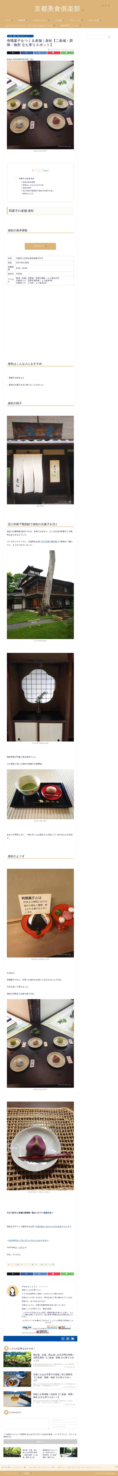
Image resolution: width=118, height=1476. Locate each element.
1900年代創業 (13, 1264)
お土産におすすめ (27, 1264)
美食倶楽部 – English (69, 25)
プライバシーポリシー (12, 1473)
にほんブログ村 (39, 1329)
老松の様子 (27, 188)
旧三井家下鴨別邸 (49, 542)
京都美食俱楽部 (57, 8)
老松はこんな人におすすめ (33, 185)
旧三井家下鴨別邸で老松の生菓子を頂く (38, 191)
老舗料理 (21, 20)
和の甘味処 (49, 1264)
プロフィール (75, 20)
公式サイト (39, 246)
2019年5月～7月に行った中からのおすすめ (28, 1240)
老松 (9, 531)
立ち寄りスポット (40, 20)
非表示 (45, 170)
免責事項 (27, 1473)
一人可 (39, 1264)
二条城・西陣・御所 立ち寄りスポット (19, 36)
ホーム (8, 20)
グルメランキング (28, 1333)
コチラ (22, 1247)
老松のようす (28, 193)
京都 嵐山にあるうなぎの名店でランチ (52, 1227)
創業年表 (47, 1213)
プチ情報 (58, 20)
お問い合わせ (93, 20)
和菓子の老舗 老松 (26, 178)
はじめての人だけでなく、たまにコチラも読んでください (29, 25)
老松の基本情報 (29, 182)
